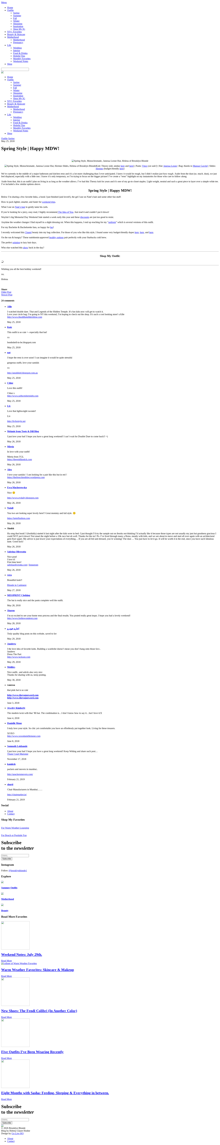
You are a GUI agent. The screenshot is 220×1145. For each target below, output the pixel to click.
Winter (16, 21)
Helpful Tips (19, 56)
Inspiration (18, 26)
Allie (9, 306)
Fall (15, 18)
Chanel (28, 232)
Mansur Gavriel (200, 166)
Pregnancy (18, 42)
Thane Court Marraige (17, 754)
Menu (4, 2)
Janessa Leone (170, 166)
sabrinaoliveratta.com (17, 565)
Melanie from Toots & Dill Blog (23, 431)
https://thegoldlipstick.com (19, 459)
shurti (10, 784)
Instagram (33, 565)
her (51, 227)
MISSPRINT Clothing (18, 595)
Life (9, 45)
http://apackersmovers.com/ (20, 774)
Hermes (99, 168)
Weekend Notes (20, 61)
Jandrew (11, 644)
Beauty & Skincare (16, 34)
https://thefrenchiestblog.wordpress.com (26, 477)
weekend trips (48, 202)
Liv (9, 406)
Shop (9, 64)
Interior (16, 50)
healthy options (56, 237)
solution (16, 242)
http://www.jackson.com (18, 657)
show (25, 247)
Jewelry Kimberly (16, 708)
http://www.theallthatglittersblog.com (24, 317)
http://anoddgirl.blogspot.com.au (22, 373)
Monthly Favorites (22, 58)
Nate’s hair (20, 207)
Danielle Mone (14, 723)
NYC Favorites (14, 31)
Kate (9, 327)
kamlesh (11, 764)
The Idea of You (65, 212)
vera (9, 575)
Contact (11, 814)
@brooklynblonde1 (18, 870)
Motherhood (13, 37)
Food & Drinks (20, 53)
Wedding (17, 48)
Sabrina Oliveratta (16, 551)
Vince (145, 166)
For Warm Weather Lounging (15, 828)
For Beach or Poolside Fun (14, 835)
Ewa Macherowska (17, 487)
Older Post (6, 292)
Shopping (17, 23)
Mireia (10, 446)
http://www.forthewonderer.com (22, 618)
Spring (16, 13)
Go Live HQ (18, 1133)
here (123, 166)
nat (8, 352)
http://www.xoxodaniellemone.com (23, 736)
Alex (9, 469)
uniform (112, 222)
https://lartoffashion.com (18, 518)
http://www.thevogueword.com (22, 695)
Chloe (10, 383)
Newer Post (6, 294)
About (10, 811)
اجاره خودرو (13, 628)
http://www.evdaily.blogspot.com (22, 498)
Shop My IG (19, 29)
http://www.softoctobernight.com (22, 396)
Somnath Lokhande (17, 746)
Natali (10, 508)
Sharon (11, 610)
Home (10, 7)
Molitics (11, 667)
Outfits (10, 10)
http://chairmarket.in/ (17, 794)
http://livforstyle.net (16, 421)
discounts (84, 217)
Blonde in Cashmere (16, 585)
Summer (17, 15)
